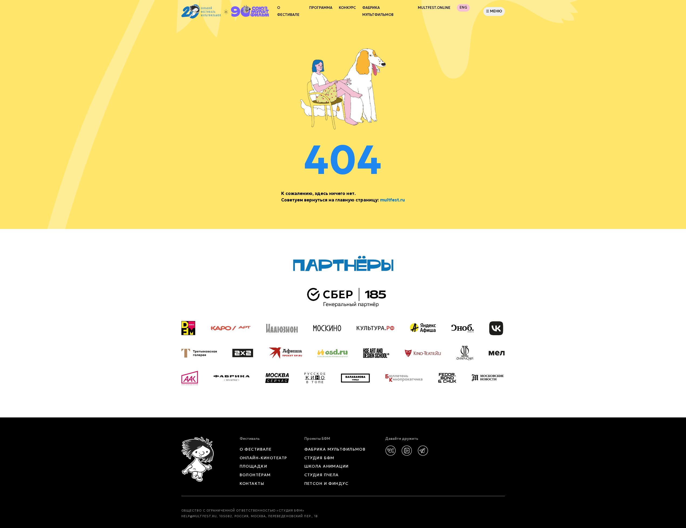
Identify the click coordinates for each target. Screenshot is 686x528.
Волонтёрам (255, 474)
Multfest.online (434, 8)
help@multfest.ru (199, 516)
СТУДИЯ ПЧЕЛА (321, 474)
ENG (463, 7)
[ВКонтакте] (390, 450)
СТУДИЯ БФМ (319, 457)
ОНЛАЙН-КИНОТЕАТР (263, 457)
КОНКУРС (347, 8)
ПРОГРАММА (320, 8)
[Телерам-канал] (423, 450)
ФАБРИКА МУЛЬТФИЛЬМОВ (378, 11)
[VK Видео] (406, 450)
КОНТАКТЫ (252, 483)
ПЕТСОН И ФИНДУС (326, 483)
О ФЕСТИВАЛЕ (256, 449)
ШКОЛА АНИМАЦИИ (326, 466)
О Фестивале (288, 11)
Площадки (253, 466)
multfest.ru (392, 200)
